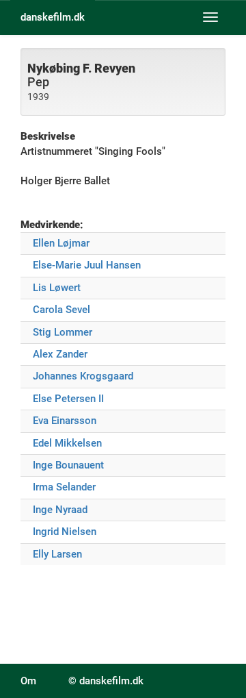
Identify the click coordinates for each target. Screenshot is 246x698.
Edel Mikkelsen (67, 443)
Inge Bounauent (68, 465)
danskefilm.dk (52, 17)
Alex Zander (60, 354)
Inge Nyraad (60, 509)
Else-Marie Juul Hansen (87, 265)
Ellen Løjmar (61, 243)
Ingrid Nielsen (64, 531)
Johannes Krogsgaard (83, 376)
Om (28, 681)
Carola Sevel (61, 309)
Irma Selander (64, 487)
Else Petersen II (68, 398)
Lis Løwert (57, 288)
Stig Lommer (62, 332)
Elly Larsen (57, 554)
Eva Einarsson (64, 420)
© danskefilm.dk (106, 681)
